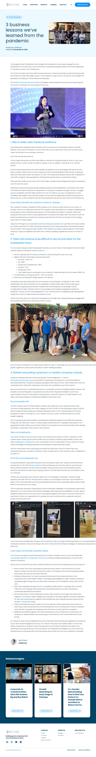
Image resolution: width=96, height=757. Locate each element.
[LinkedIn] (7, 742)
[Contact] (20, 742)
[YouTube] (16, 742)
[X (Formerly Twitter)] (11, 742)
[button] (71, 5)
